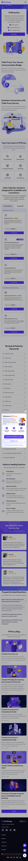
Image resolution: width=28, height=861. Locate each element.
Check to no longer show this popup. (15, 445)
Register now (14, 441)
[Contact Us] (25, 850)
